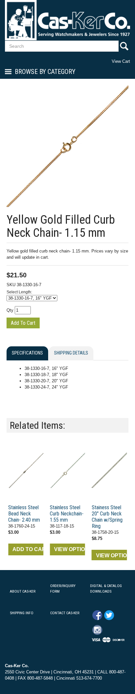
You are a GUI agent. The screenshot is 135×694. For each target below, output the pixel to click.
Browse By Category (45, 72)
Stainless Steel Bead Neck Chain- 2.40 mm (24, 513)
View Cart (121, 61)
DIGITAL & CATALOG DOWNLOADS (106, 588)
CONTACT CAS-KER (64, 613)
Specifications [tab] (27, 353)
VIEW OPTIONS (69, 549)
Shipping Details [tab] (71, 353)
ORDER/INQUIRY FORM (62, 588)
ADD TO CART (27, 549)
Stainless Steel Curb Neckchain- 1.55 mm (67, 513)
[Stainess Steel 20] (109, 470)
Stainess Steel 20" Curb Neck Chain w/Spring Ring (107, 516)
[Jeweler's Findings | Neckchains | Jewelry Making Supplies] (67, 470)
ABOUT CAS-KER (22, 591)
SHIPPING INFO (21, 613)
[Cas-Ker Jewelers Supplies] (67, 20)
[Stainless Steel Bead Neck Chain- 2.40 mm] (25, 470)
